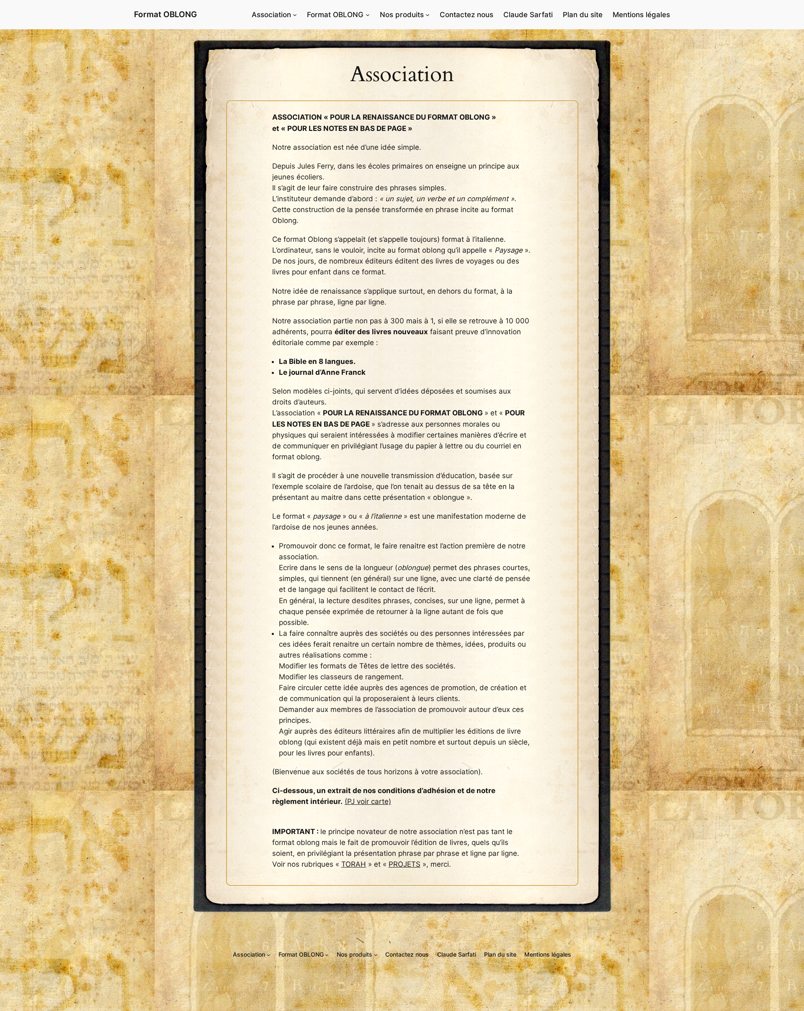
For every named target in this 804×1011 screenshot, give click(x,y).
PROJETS (404, 864)
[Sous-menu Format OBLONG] (368, 15)
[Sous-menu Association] (295, 15)
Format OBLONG (165, 14)
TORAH (353, 864)
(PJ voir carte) (368, 801)
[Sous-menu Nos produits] (427, 15)
